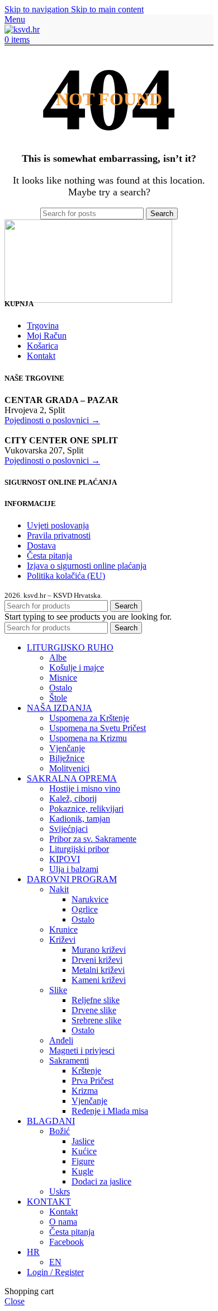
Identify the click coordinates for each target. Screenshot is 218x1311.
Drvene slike (94, 1010)
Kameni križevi (99, 980)
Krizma (85, 1090)
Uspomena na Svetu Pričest (97, 728)
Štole (58, 698)
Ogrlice (85, 909)
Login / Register (55, 1272)
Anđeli (61, 1040)
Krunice (63, 929)
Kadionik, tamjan (79, 818)
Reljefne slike (96, 1000)
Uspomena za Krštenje (89, 718)
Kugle (82, 1171)
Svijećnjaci (68, 829)
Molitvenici (69, 768)
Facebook (66, 1242)
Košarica (42, 345)
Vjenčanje (67, 748)
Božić (59, 1131)
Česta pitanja (49, 555)
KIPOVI (64, 859)
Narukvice (90, 899)
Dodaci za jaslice (101, 1181)
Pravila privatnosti (59, 535)
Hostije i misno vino (84, 788)
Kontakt (41, 355)
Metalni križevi (98, 970)
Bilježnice (66, 758)
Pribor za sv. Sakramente (92, 839)
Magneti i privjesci (82, 1050)
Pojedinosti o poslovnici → (52, 420)
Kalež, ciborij (73, 798)
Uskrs (59, 1191)
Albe (58, 657)
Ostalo (60, 687)
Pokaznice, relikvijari (86, 808)
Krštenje (86, 1070)
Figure (83, 1161)
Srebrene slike (96, 1020)
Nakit (59, 889)
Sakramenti (69, 1060)
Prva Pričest (92, 1080)
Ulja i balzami (73, 869)
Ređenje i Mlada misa (110, 1111)
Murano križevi (99, 949)
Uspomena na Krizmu (88, 738)
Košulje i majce (76, 667)
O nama (63, 1221)
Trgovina (43, 325)
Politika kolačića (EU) (66, 575)
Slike (58, 990)
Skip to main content (107, 9)
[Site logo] (22, 29)
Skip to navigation (37, 9)
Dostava (41, 545)
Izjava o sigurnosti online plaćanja (86, 565)
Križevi (62, 939)
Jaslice (83, 1141)
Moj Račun (47, 335)
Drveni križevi (97, 959)
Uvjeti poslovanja (58, 525)
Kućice (84, 1151)
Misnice (63, 677)
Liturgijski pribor (79, 849)
